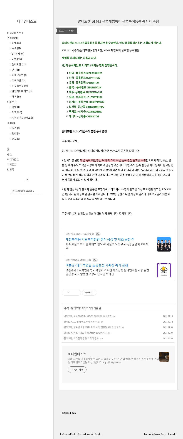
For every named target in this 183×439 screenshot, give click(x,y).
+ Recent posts (68, 412)
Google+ (98, 434)
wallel (173, 434)
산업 (16, 43)
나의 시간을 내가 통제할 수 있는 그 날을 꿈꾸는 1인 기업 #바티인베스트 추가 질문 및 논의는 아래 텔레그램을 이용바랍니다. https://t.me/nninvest (113, 360)
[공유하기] (72, 292)
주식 (12, 37)
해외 (16, 96)
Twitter (74, 434)
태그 (9, 154)
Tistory (157, 434)
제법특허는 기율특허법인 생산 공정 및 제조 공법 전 (100, 239)
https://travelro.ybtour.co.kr (78, 259)
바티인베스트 (26, 21)
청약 (15, 107)
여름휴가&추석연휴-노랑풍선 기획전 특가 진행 (97, 265)
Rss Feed (63, 434)
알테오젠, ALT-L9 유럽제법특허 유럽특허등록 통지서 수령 (118, 21)
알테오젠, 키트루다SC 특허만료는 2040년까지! (85, 332)
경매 (11, 123)
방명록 (10, 169)
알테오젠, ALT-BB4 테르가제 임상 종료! (82, 321)
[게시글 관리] (77, 292)
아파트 (12, 102)
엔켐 (15, 69)
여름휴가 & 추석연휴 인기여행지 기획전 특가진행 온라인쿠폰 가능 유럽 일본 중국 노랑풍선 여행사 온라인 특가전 (107, 272)
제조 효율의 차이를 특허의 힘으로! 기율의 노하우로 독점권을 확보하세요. (107, 246)
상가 (15, 128)
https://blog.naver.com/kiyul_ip (80, 234)
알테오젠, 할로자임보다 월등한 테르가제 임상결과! (88, 316)
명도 (15, 138)
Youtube (90, 434)
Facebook (82, 434)
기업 (16, 59)
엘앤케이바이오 (21, 91)
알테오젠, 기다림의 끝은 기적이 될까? (81, 338)
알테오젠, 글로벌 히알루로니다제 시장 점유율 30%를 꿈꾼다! (92, 327)
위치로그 (11, 164)
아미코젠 (18, 80)
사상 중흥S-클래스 (22, 117)
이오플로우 (19, 85)
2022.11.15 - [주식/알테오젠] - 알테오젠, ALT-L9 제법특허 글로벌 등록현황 (100, 50)
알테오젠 (18, 64)
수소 (16, 48)
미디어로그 (13, 159)
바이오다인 (19, 75)
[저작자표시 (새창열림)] (98, 292)
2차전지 (17, 53)
